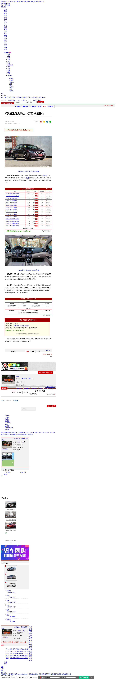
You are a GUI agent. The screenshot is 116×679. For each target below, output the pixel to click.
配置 (5, 474)
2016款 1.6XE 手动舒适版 (11, 198)
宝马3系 (12, 432)
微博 (5, 663)
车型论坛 (50, 106)
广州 (7, 97)
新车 (8, 54)
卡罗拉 (45, 432)
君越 (53, 432)
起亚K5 (24, 432)
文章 (44, 106)
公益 (5, 45)
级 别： (15, 444)
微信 (8, 3)
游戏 (30, 658)
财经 (5, 11)
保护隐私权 (42, 674)
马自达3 (3, 434)
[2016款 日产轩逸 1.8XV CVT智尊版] (29, 167)
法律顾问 (54, 674)
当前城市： (38, 391)
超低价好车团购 (108, 105)
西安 (37, 97)
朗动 (6, 434)
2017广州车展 (37, 100)
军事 (5, 38)
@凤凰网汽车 (14, 368)
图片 (8, 68)
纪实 (2, 668)
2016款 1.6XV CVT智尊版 (11, 212)
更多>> (48, 350)
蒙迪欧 (8, 432)
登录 (6, 5)
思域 (20, 432)
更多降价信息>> (50, 387)
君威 (4, 432)
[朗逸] (11, 577)
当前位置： (4, 100)
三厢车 (11, 80)
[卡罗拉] (11, 568)
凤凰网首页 (4, 1)
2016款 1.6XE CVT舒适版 (11, 202)
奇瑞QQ (25, 434)
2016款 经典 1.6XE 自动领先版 (12, 196)
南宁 (32, 97)
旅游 (5, 29)
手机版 (36, 1)
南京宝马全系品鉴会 (10, 542)
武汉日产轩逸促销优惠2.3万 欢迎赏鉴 (21, 649)
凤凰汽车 (48, 231)
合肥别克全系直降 (10, 530)
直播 (2, 670)
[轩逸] (8, 379)
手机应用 (41, 1)
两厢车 (11, 78)
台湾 (30, 630)
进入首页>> (24, 438)
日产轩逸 (7, 472)
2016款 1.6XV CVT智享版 (11, 209)
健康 (5, 19)
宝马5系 (33, 432)
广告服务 (30, 674)
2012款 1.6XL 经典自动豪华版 (12, 225)
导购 (8, 56)
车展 (32, 1)
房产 (5, 24)
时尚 (5, 17)
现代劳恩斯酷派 (18, 434)
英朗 (8, 595)
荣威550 (30, 434)
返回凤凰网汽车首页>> (45, 372)
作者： (6, 368)
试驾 (8, 57)
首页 (30, 626)
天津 (21, 97)
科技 (5, 28)
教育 (5, 33)
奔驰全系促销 (11, 509)
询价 (8, 73)
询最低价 (17, 438)
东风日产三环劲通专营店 (21, 325)
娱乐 (5, 13)
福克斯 (9, 590)
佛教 (5, 47)
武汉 (29, 97)
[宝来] (11, 585)
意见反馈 (60, 674)
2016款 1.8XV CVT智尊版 (11, 216)
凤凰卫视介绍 (67, 674)
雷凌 (8, 600)
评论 (30, 631)
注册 (8, 5)
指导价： (15, 442)
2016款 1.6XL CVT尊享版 (11, 207)
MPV (10, 85)
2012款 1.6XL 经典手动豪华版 (12, 223)
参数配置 (25, 106)
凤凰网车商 (18, 1)
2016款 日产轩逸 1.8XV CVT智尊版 (28, 171)
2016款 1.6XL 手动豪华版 (11, 200)
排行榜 (9, 75)
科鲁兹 (9, 619)
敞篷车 (12, 90)
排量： (18, 382)
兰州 (23, 97)
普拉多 (41, 432)
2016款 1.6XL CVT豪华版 (11, 205)
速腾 (8, 610)
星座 (5, 49)
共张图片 (5, 448)
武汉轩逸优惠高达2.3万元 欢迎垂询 (20, 658)
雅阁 (2, 432)
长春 (13, 97)
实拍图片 (33, 106)
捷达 (8, 615)
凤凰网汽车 (11, 1)
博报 (5, 662)
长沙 (18, 97)
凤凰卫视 (3, 7)
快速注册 (15, 400)
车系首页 (18, 106)
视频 (5, 40)
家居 (5, 26)
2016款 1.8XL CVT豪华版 (11, 214)
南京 (26, 97)
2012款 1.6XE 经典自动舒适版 (12, 221)
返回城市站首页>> (47, 355)
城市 (30, 660)
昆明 (15, 97)
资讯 (5, 10)
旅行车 (11, 87)
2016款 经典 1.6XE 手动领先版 (12, 193)
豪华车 (12, 82)
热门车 (7, 415)
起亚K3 (17, 432)
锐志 (37, 432)
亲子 (5, 20)
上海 (4, 97)
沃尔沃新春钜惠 (11, 520)
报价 (8, 66)
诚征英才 (36, 674)
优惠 (8, 70)
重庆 (34, 97)
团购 (8, 72)
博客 (5, 42)
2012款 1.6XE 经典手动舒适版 (12, 219)
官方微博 (3, 3)
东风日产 (6, 104)
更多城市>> (42, 97)
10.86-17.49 (20, 442)
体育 (5, 15)
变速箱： (18, 385)
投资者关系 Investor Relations (18, 674)
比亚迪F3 (49, 432)
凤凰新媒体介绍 (5, 674)
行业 (8, 61)
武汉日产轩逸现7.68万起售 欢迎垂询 (21, 655)
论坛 (5, 44)
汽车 (5, 22)
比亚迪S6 (11, 434)
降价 (24, 100)
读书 (5, 31)
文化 (5, 35)
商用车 (24, 1)
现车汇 (28, 1)
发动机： (15, 447)
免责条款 (48, 674)
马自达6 (28, 432)
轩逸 (10, 104)
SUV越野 (8, 422)
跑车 (11, 89)
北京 (2, 93)
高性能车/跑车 (9, 427)
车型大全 (10, 65)
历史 (5, 36)
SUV (10, 84)
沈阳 (10, 97)
